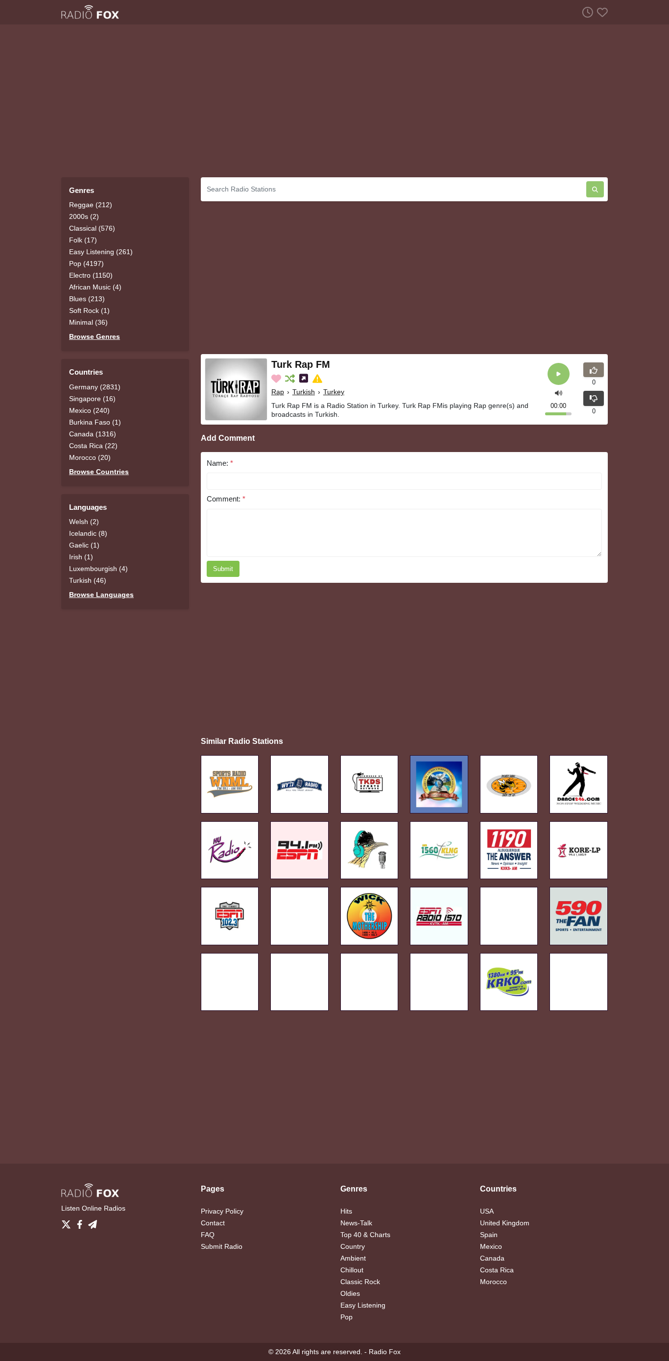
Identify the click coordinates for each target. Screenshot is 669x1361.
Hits (346, 1211)
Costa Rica (497, 1270)
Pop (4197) (86, 263)
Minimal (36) (88, 322)
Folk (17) (83, 240)
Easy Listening (362, 1305)
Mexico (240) (89, 410)
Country (352, 1246)
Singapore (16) (92, 399)
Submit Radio (221, 1246)
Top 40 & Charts (365, 1235)
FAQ (208, 1235)
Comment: (226, 499)
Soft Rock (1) (89, 310)
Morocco (493, 1282)
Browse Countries (99, 472)
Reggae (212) (90, 205)
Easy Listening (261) (101, 252)
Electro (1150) (91, 275)
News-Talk (356, 1223)
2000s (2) (84, 216)
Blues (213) (87, 299)
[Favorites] (600, 12)
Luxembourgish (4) (98, 569)
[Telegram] (92, 1222)
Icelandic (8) (88, 533)
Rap (277, 392)
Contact (213, 1223)
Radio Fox (385, 1352)
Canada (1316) (92, 434)
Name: (220, 463)
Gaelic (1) (84, 545)
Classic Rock (360, 1282)
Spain (489, 1235)
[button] (558, 392)
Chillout (351, 1270)
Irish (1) (81, 557)
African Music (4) (95, 287)
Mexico (491, 1246)
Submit (223, 569)
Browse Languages (101, 594)
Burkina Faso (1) (95, 422)
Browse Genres (94, 336)
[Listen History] (585, 12)
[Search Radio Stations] (595, 189)
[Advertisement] (334, 100)
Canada (492, 1258)
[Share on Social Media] (305, 378)
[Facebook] (81, 1222)
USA (487, 1211)
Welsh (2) (84, 521)
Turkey (333, 392)
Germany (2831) (94, 387)
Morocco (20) (90, 457)
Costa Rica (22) (93, 446)
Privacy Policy (222, 1211)
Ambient (353, 1258)
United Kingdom (504, 1223)
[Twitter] (68, 1222)
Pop (346, 1317)
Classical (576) (92, 228)
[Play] (559, 374)
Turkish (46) (87, 580)
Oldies (350, 1293)
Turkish (303, 392)
